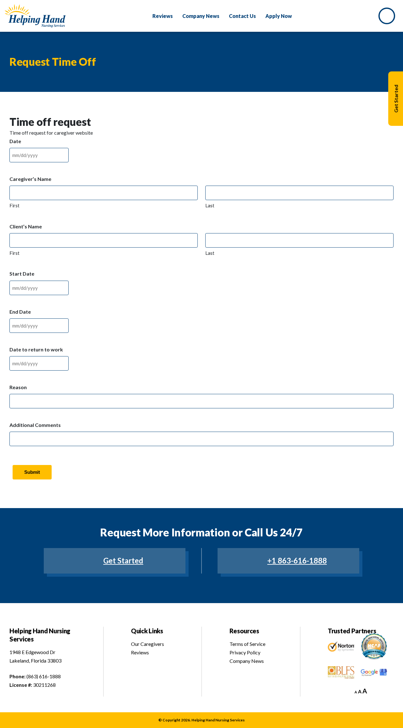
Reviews (140, 652)
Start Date (21, 274)
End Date (20, 312)
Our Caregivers (147, 644)
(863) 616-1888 (43, 676)
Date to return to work (36, 349)
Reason (18, 387)
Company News (247, 661)
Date (15, 141)
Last (209, 205)
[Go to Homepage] (35, 16)
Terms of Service (247, 644)
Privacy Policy (245, 652)
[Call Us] (388, 16)
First (14, 205)
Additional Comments (35, 425)
